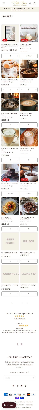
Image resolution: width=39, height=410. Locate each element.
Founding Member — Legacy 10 (28, 285)
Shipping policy (29, 404)
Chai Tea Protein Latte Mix (27, 148)
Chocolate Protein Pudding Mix (28, 183)
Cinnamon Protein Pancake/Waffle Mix (6, 218)
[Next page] (27, 303)
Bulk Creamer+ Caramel (26, 79)
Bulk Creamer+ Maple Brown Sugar (9, 114)
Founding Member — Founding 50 (9, 285)
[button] (4, 3)
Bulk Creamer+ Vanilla (26, 113)
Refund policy (30, 401)
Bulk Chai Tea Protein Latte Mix (9, 79)
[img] (19, 316)
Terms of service (20, 404)
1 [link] (11, 303)
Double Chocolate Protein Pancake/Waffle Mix (27, 218)
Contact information (26, 407)
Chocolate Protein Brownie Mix (9, 183)
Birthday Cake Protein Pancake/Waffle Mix (26, 45)
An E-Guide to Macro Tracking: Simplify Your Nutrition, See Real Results (10, 46)
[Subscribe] (33, 378)
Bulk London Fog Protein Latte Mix (9, 149)
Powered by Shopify (20, 401)
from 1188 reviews (19, 319)
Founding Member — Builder (27, 252)
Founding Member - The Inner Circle (9, 253)
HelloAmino (12, 401)
